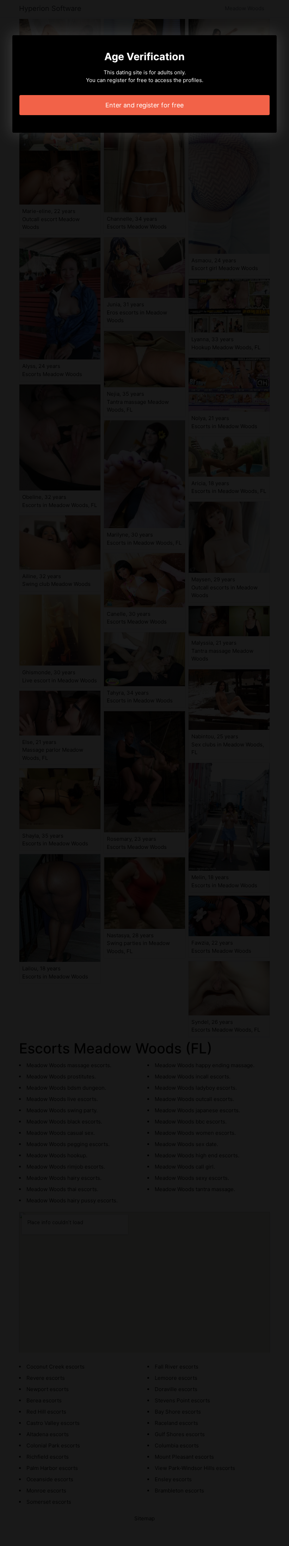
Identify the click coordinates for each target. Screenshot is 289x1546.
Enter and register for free (144, 105)
